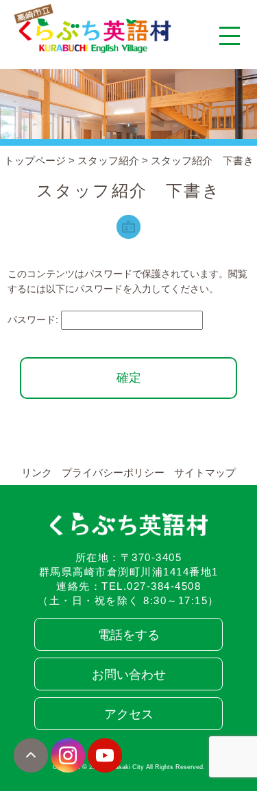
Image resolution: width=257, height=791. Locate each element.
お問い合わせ (129, 675)
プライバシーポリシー (113, 472)
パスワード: (34, 319)
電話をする (129, 635)
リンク (36, 472)
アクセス (129, 714)
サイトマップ (205, 472)
